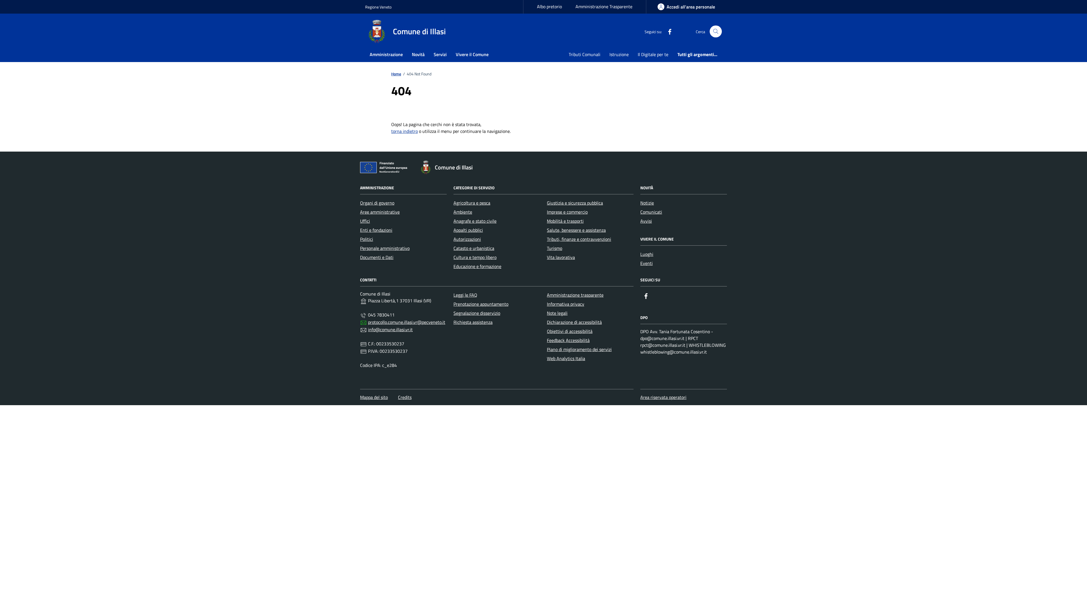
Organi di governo (377, 202)
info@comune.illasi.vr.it (390, 329)
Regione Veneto (378, 7)
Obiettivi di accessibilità (569, 331)
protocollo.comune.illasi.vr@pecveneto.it (406, 322)
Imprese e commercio (567, 212)
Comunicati (651, 212)
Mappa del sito (374, 397)
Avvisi (646, 221)
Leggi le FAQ (465, 295)
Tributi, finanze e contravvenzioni (579, 239)
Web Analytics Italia (566, 358)
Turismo (554, 248)
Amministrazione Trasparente (603, 6)
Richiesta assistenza (473, 322)
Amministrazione (386, 54)
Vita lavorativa (561, 257)
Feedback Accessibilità (568, 340)
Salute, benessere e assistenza (576, 230)
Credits (405, 397)
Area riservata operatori (663, 397)
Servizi (440, 54)
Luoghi (646, 254)
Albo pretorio (549, 6)
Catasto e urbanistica (473, 248)
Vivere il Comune (472, 54)
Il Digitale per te (653, 54)
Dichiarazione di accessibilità (574, 322)
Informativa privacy (565, 304)
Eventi (646, 263)
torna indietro (404, 131)
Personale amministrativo (385, 248)
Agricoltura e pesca (471, 202)
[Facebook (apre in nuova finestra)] (667, 31)
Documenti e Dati (376, 257)
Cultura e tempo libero (475, 257)
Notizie (647, 202)
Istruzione (619, 54)
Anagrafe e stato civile (475, 221)
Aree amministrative (380, 212)
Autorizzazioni (467, 239)
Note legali (557, 313)
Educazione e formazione (477, 266)
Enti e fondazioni (376, 230)
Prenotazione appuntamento (480, 304)
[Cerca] (716, 32)
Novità (418, 54)
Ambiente (462, 212)
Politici (366, 239)
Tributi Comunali (584, 54)
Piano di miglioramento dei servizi (579, 349)
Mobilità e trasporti (565, 221)
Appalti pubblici (468, 230)
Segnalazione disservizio (476, 313)
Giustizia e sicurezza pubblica (575, 202)
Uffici (365, 221)
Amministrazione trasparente (575, 295)
